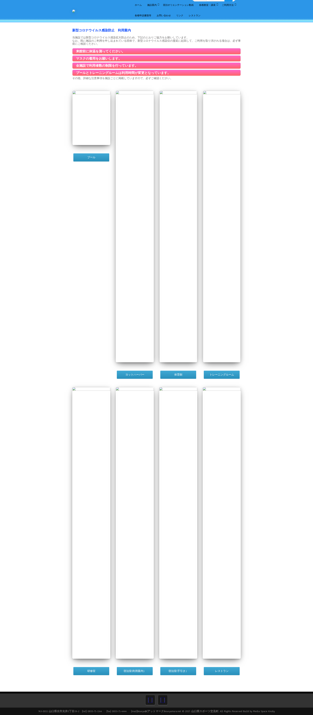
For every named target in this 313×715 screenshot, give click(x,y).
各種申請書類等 (143, 15)
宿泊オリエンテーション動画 (178, 5)
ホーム (138, 5)
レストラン (195, 15)
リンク (179, 15)
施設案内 (152, 5)
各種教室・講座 (207, 5)
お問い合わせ (164, 15)
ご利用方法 (228, 5)
